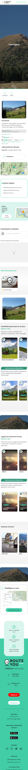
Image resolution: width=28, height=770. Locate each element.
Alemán (22, 140)
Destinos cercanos (8, 193)
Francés (9, 142)
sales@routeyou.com (14, 762)
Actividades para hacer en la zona (12, 187)
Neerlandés (5, 143)
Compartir (5, 95)
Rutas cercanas (6, 216)
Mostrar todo (5, 329)
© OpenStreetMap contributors (21, 175)
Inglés (13, 142)
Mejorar (14, 695)
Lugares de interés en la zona (11, 190)
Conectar (14, 703)
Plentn (5, 86)
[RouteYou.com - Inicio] (7, 2)
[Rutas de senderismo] (9, 348)
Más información (6, 134)
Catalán (4, 142)
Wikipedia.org (8, 130)
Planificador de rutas (14, 610)
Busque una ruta (15, 684)
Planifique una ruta (15, 675)
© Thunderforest (13, 175)
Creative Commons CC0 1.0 (13, 428)
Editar (11, 95)
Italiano (18, 142)
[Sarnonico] (9, 543)
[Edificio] (9, 460)
